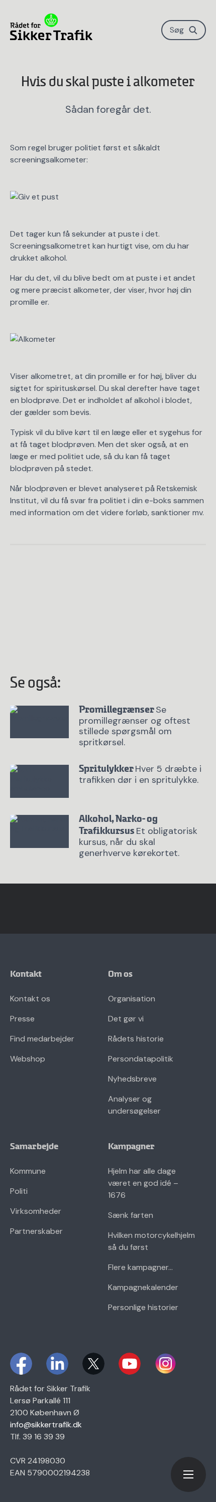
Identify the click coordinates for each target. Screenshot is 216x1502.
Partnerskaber (36, 1231)
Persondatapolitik (140, 1058)
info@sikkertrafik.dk (46, 1424)
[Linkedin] (57, 1364)
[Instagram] (166, 1364)
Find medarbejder (42, 1038)
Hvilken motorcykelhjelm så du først (151, 1241)
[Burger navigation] (188, 1474)
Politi (19, 1191)
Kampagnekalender (143, 1287)
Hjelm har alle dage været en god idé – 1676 (143, 1183)
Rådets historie (136, 1038)
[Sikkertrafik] (51, 27)
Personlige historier (143, 1307)
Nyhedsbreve (132, 1079)
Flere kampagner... (140, 1267)
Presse (22, 1018)
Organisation (131, 998)
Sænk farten (130, 1215)
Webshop (27, 1058)
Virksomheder (35, 1211)
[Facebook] (21, 1364)
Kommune (28, 1171)
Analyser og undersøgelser (134, 1105)
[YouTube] (130, 1364)
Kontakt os (30, 998)
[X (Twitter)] (93, 1364)
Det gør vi (126, 1018)
